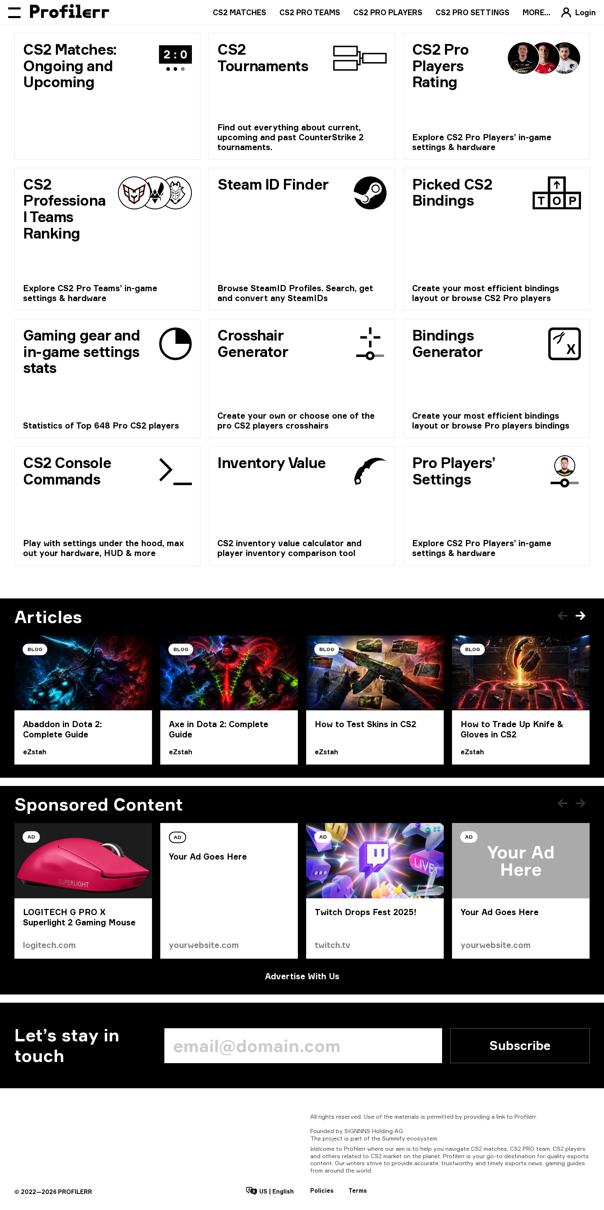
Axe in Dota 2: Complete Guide (218, 729)
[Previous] (562, 616)
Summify (393, 1138)
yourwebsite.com (204, 945)
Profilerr (525, 1116)
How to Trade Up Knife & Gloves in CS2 (512, 729)
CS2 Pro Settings (472, 12)
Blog (35, 649)
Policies (322, 1190)
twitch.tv (332, 945)
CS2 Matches (239, 12)
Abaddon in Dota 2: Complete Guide (62, 729)
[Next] (581, 616)
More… (537, 12)
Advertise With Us (302, 976)
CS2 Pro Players (387, 12)
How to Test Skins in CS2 (365, 724)
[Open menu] (14, 12)
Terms (357, 1190)
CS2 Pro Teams (309, 12)
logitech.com (49, 945)
